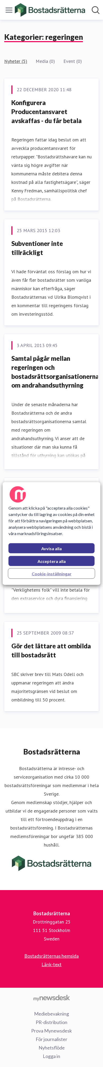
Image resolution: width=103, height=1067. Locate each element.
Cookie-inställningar (52, 573)
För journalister (51, 1039)
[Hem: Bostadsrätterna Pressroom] (50, 10)
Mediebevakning (51, 1014)
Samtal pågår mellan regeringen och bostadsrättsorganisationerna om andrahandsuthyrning (55, 371)
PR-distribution (51, 1022)
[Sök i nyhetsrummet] (95, 10)
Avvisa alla (51, 548)
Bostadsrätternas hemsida (51, 956)
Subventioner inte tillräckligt (37, 248)
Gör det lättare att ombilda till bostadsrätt (51, 650)
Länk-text (51, 964)
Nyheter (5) (15, 61)
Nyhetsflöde (52, 1048)
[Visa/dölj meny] (9, 10)
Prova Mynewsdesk (51, 1031)
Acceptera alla (52, 561)
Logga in (51, 1056)
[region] (52, 533)
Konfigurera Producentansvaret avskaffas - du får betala (46, 111)
